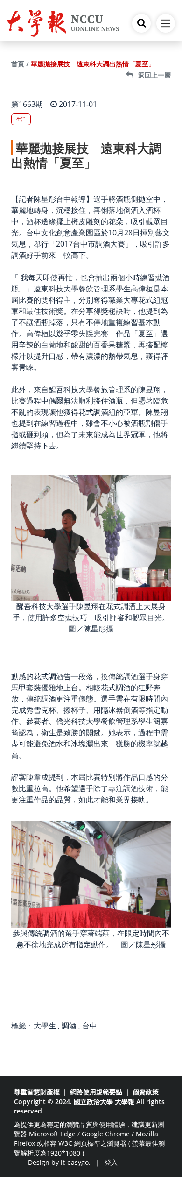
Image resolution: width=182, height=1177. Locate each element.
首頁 (17, 63)
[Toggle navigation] (165, 23)
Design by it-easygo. (59, 1162)
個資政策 (146, 1091)
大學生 (45, 1026)
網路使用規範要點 (96, 1091)
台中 (89, 1026)
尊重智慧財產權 (37, 1091)
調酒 (69, 1026)
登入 (111, 1162)
